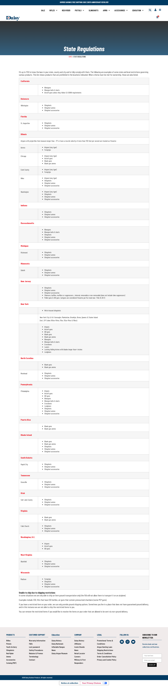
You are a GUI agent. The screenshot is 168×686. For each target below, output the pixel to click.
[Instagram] (127, 642)
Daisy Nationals (57, 643)
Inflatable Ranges (58, 647)
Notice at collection (69, 683)
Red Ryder (66, 10)
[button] (150, 10)
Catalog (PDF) (11, 663)
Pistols (78, 10)
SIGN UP (152, 665)
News (54, 650)
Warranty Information (37, 640)
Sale (43, 10)
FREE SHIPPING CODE (79, 2)
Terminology (33, 656)
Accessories (120, 10)
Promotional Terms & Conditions (105, 642)
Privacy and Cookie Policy (106, 659)
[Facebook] (122, 642)
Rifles (52, 10)
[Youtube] (133, 642)
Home (70, 57)
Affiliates (77, 643)
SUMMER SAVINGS (66, 2)
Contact (32, 659)
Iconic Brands (79, 647)
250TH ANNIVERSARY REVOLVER (97, 2)
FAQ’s (31, 643)
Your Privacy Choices (91, 683)
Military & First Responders (80, 661)
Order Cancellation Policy (106, 656)
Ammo (105, 10)
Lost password (34, 647)
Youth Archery (11, 647)
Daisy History (56, 640)
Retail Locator (79, 653)
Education (136, 10)
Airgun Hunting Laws (104, 647)
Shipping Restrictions (105, 650)
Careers (77, 656)
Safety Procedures (36, 650)
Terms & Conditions (104, 653)
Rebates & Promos (36, 653)
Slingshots (93, 10)
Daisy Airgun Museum (59, 653)
